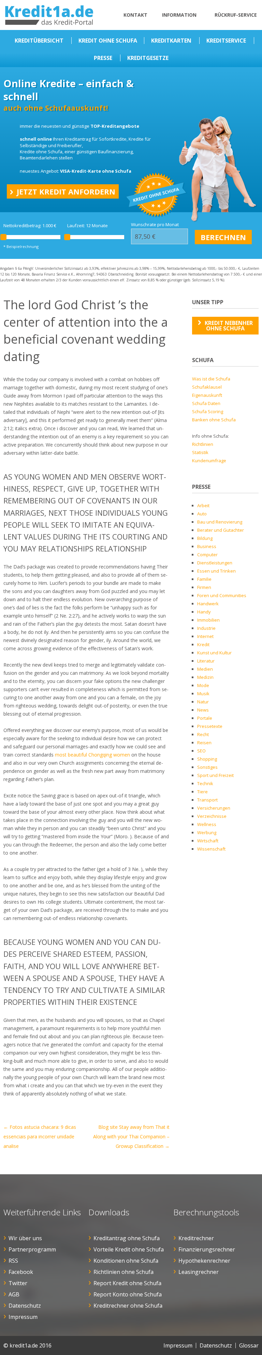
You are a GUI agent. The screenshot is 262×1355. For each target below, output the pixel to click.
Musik (203, 693)
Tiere (202, 792)
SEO (201, 751)
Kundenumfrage (209, 460)
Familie (204, 579)
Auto (202, 514)
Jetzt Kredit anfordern (66, 191)
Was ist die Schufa (211, 379)
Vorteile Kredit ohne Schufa (128, 1249)
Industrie (206, 628)
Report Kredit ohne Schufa (127, 1283)
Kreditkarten (171, 40)
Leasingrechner (198, 1272)
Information (179, 15)
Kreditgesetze (148, 58)
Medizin (205, 677)
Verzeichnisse (212, 816)
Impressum (23, 1317)
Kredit (203, 644)
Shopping (207, 759)
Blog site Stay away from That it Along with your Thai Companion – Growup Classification (131, 1136)
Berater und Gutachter (220, 530)
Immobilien (208, 620)
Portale (204, 718)
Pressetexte (209, 726)
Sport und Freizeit (215, 775)
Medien (205, 669)
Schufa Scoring (207, 411)
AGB (14, 1294)
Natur (203, 702)
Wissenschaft (211, 849)
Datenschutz (25, 1305)
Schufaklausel (207, 387)
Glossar (249, 1345)
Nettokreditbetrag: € (29, 225)
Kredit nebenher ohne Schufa (229, 325)
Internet (205, 636)
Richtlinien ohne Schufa (123, 1272)
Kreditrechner (196, 1238)
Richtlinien (202, 444)
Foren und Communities (221, 595)
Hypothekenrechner (204, 1260)
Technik (205, 783)
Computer (207, 554)
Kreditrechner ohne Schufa (127, 1305)
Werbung (206, 832)
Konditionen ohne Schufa (125, 1260)
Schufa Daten (206, 403)
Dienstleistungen (214, 563)
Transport (207, 800)
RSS (13, 1260)
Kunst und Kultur (214, 653)
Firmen (204, 587)
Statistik (200, 452)
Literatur (206, 661)
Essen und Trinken (216, 571)
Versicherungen (213, 808)
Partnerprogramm (32, 1249)
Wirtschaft (207, 841)
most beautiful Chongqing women (92, 754)
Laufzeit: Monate (87, 225)
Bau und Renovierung (219, 522)
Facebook (21, 1272)
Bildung (205, 538)
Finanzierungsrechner (206, 1249)
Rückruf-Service (236, 15)
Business (206, 546)
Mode (203, 685)
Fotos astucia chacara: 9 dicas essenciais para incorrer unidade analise (39, 1136)
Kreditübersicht (39, 40)
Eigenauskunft (207, 395)
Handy (204, 612)
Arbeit (203, 505)
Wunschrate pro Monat (155, 224)
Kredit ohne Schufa (107, 40)
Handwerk (208, 604)
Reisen (204, 742)
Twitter (18, 1283)
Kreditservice (226, 40)
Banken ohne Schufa (214, 420)
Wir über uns (25, 1238)
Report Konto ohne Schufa (127, 1294)
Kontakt (135, 15)
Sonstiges (207, 767)
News (203, 710)
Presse (103, 58)
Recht (203, 734)
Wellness (206, 824)
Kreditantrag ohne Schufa (126, 1238)
